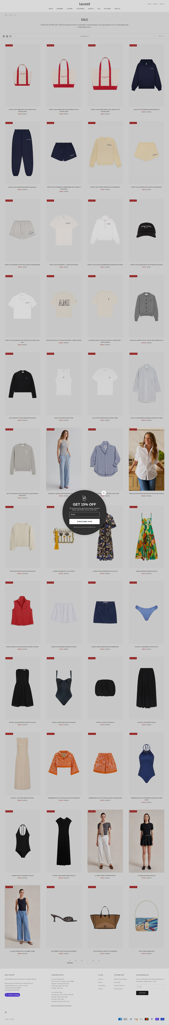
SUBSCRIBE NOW (84, 522)
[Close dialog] (104, 493)
